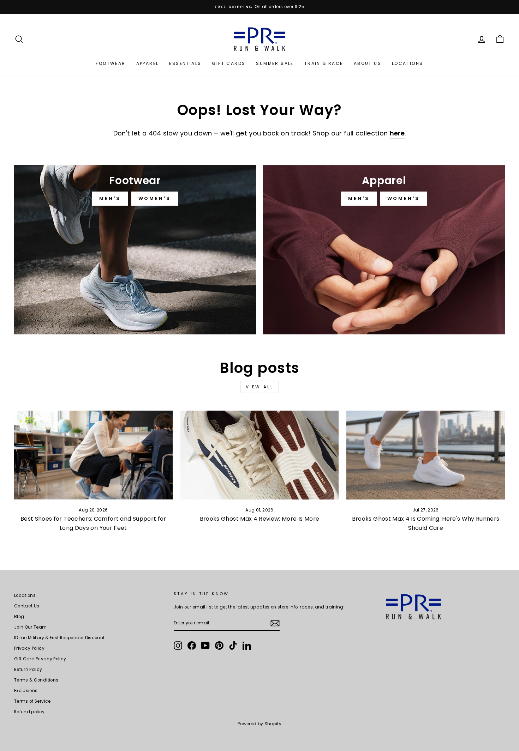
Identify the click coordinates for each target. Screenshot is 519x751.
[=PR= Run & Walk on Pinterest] (219, 645)
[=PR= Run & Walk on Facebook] (191, 645)
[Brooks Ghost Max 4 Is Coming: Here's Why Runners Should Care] (425, 455)
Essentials (185, 63)
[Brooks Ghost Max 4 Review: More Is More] (259, 455)
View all (260, 387)
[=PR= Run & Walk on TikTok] (233, 645)
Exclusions (26, 691)
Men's (110, 198)
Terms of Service (32, 701)
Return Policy (28, 669)
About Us (367, 63)
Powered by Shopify (259, 724)
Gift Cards (228, 63)
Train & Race (323, 63)
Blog (19, 616)
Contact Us (27, 606)
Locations (407, 63)
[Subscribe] (275, 623)
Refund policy (29, 712)
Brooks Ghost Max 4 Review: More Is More (260, 519)
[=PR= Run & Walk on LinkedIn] (247, 645)
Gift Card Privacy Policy (40, 659)
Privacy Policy (29, 648)
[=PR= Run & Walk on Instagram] (178, 645)
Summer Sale (274, 63)
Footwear (110, 63)
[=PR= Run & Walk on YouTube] (205, 645)
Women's (154, 198)
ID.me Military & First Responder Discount (59, 638)
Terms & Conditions (36, 680)
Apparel (147, 63)
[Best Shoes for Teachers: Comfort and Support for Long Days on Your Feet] (93, 455)
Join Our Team (30, 627)
